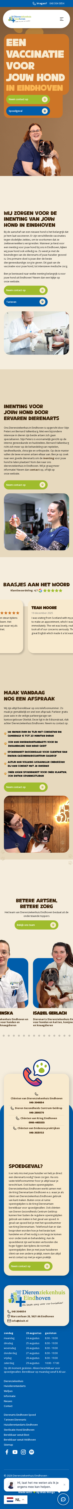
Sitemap (8, 1444)
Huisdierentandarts (15, 1386)
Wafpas (8, 1391)
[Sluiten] (64, 1484)
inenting (48, 458)
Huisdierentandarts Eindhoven (21, 1424)
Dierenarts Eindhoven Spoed (20, 1414)
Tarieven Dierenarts (15, 1419)
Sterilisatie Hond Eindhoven (19, 1429)
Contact (8, 1406)
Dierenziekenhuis (13, 1381)
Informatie (10, 1396)
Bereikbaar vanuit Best (16, 1434)
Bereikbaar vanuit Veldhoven (20, 1439)
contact (35, 469)
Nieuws (8, 1401)
